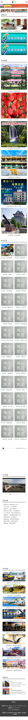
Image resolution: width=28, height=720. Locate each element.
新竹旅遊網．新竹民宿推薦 (14, 148)
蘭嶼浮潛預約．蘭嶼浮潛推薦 (11, 521)
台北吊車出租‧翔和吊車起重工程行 (12, 513)
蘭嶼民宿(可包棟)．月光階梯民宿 (11, 510)
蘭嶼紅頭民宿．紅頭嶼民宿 (10, 517)
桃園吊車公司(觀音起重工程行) (11, 504)
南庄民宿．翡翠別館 (21, 291)
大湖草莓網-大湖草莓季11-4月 (14, 120)
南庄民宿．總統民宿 (21, 373)
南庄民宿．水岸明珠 (7, 439)
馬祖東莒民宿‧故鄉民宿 (14, 177)
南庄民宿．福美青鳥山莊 (21, 340)
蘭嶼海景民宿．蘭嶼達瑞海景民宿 (14, 670)
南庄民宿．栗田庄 (20, 389)
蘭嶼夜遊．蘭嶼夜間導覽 (10, 523)
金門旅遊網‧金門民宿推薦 (14, 235)
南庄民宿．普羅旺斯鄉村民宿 (20, 258)
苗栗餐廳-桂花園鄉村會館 (14, 91)
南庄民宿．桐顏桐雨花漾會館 (7, 356)
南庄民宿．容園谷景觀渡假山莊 (7, 389)
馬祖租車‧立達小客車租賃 (10, 508)
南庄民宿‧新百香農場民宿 (14, 31)
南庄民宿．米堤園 (7, 274)
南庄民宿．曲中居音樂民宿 (7, 291)
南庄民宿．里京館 (20, 274)
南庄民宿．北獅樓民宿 (7, 373)
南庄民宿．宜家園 (20, 422)
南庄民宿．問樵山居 (21, 356)
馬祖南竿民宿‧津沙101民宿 (14, 206)
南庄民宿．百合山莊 (7, 406)
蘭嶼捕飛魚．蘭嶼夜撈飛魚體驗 (11, 519)
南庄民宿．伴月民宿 (21, 307)
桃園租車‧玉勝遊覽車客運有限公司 (12, 515)
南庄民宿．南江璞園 (21, 406)
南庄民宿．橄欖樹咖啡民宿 (7, 422)
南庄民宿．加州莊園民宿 (21, 323)
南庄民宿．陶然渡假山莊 (21, 439)
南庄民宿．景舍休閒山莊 (7, 340)
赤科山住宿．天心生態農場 (10, 506)
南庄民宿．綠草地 (7, 323)
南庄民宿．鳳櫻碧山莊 (7, 307)
